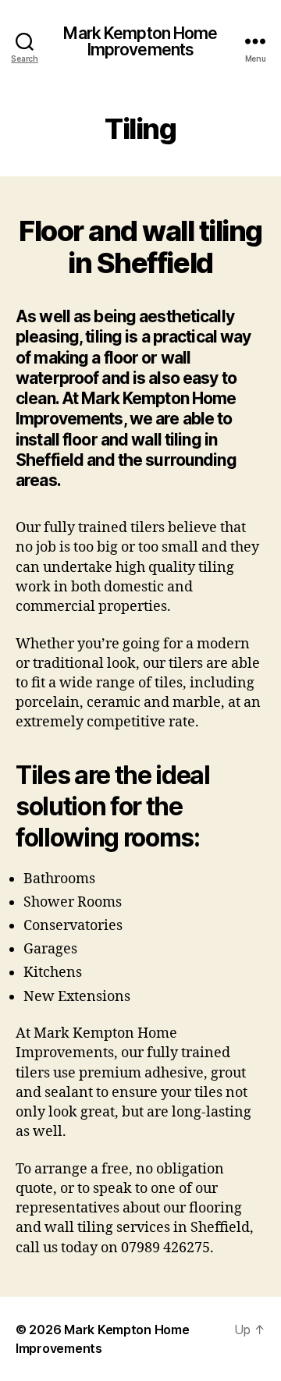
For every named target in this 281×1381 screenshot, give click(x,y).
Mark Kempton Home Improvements (140, 41)
